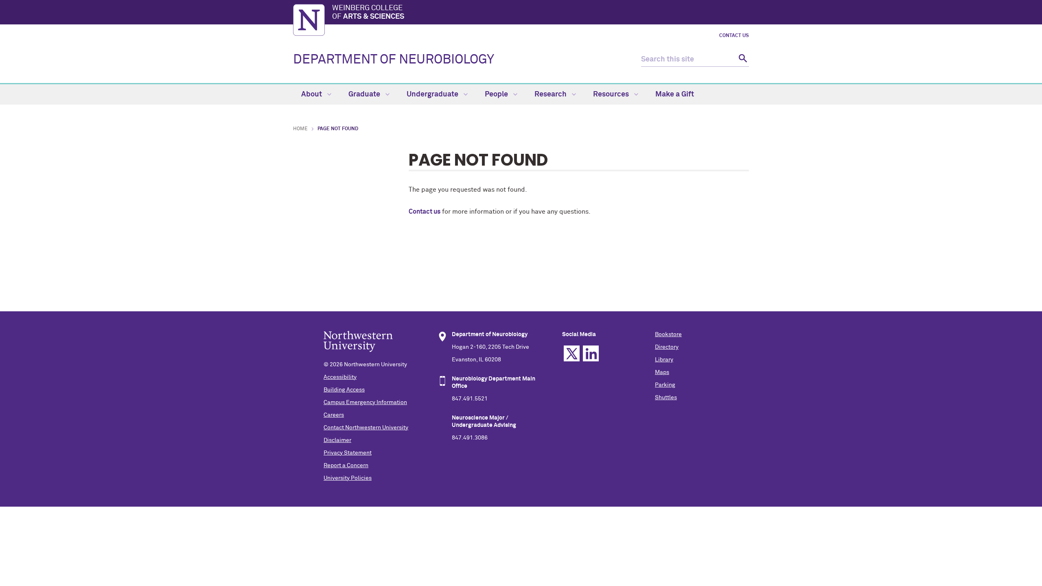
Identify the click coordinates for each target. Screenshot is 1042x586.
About (312, 94)
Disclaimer (337, 440)
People (497, 94)
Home (300, 129)
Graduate (365, 94)
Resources (611, 94)
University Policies (348, 478)
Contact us (424, 211)
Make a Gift (674, 94)
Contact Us (734, 35)
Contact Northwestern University (366, 428)
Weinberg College (368, 12)
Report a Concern (346, 465)
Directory (667, 347)
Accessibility (340, 377)
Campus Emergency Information (365, 402)
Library (664, 360)
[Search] (742, 59)
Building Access (344, 390)
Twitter (572, 353)
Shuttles (666, 397)
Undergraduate (433, 94)
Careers (334, 415)
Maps (662, 372)
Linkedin (591, 353)
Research (551, 94)
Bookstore (668, 334)
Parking (665, 385)
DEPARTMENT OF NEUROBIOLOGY (393, 59)
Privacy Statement (348, 453)
